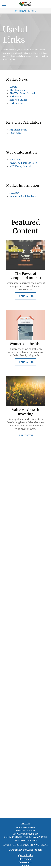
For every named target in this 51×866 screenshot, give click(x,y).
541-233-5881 (29, 827)
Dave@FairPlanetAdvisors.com (25, 849)
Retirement (25, 859)
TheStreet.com (18, 90)
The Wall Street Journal (22, 93)
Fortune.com (16, 103)
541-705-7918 (29, 830)
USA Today (15, 133)
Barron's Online (18, 99)
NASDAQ (14, 192)
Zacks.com (15, 159)
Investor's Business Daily (23, 163)
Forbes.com (16, 96)
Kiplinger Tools (18, 129)
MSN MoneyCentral (20, 166)
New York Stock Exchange (24, 196)
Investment (25, 862)
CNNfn (13, 86)
